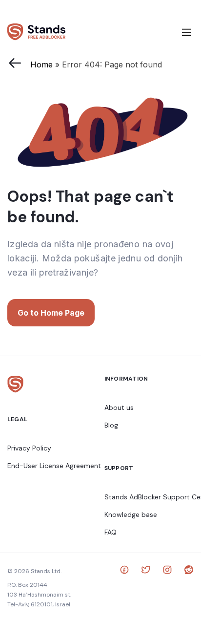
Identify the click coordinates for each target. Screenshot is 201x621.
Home (41, 64)
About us (119, 407)
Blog (111, 425)
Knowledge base (130, 514)
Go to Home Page (51, 313)
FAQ (110, 532)
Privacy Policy (29, 448)
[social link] (124, 571)
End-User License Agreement (54, 465)
